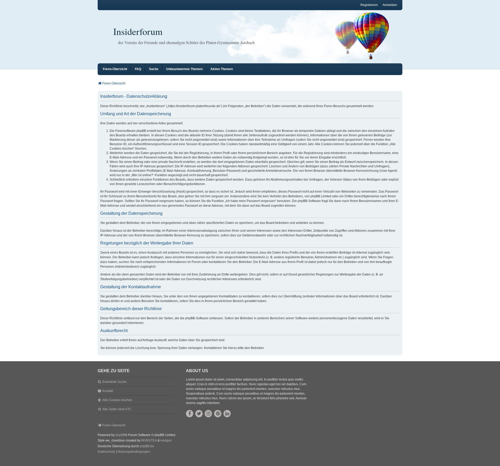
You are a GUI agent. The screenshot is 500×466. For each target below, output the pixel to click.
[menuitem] (106, 452)
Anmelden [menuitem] (390, 5)
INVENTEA (149, 440)
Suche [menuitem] (153, 69)
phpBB (120, 435)
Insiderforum (137, 31)
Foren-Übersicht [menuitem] (115, 69)
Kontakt (107, 391)
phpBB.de (147, 446)
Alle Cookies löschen (117, 400)
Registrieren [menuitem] (369, 5)
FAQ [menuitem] (138, 69)
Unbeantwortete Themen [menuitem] (184, 69)
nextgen (166, 440)
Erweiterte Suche (114, 382)
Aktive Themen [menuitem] (221, 69)
